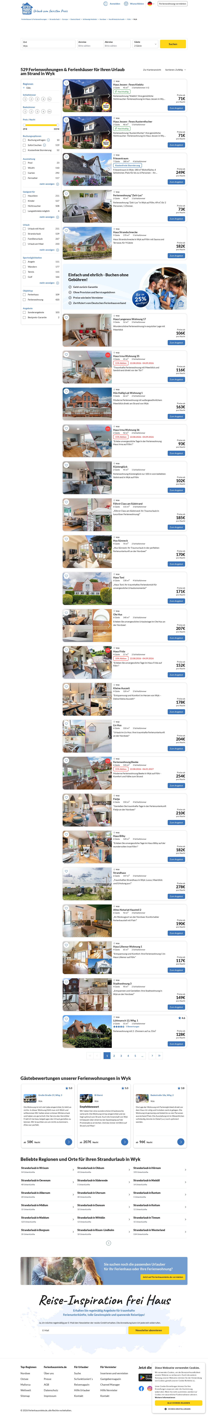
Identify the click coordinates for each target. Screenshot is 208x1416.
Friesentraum (120, 158)
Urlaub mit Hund (43, 228)
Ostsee (24, 1378)
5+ (49, 99)
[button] (178, 1409)
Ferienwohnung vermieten (172, 3)
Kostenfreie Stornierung (43, 150)
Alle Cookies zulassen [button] (178, 1403)
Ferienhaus (43, 294)
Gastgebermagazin (110, 1378)
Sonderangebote (43, 312)
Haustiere (43, 195)
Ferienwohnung (43, 299)
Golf (43, 276)
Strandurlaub (43, 233)
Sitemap (25, 1395)
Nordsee (25, 1373)
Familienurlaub (43, 238)
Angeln (43, 261)
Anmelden (115, 3)
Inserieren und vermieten (114, 1373)
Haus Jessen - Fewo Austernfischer (132, 121)
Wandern (43, 266)
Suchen (173, 44)
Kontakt (78, 1395)
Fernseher (43, 178)
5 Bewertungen (132, 1026)
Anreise (82, 42)
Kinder (43, 200)
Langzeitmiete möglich (43, 211)
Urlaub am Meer (43, 243)
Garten (43, 172)
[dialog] (178, 1388)
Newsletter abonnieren (149, 1330)
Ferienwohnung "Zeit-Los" (128, 195)
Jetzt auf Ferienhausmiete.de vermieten (163, 1277)
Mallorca (25, 1384)
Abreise (109, 42)
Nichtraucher (43, 205)
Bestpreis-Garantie (43, 317)
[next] (152, 1055)
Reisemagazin (81, 1384)
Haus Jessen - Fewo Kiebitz (128, 84)
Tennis (43, 271)
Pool (43, 162)
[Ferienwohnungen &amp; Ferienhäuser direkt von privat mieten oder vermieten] (44, 11)
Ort (25, 42)
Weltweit (26, 1390)
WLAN (43, 167)
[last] (159, 1055)
